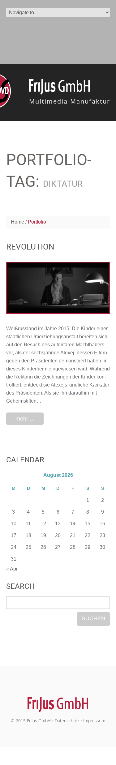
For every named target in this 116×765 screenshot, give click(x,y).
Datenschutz (67, 721)
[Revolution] (58, 288)
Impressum (94, 721)
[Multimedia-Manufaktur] (58, 701)
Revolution (30, 246)
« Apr (12, 568)
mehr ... (24, 419)
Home (17, 221)
